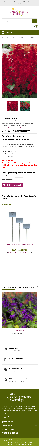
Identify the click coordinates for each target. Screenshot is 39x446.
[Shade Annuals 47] (20, 210)
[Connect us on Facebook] (3, 417)
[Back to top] (36, 442)
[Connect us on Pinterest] (5, 417)
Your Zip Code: (7, 179)
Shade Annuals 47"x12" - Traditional (19, 218)
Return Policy (27, 442)
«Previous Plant (7, 128)
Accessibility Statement (25, 444)
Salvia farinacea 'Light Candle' (20, 330)
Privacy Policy (17, 442)
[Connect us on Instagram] (9, 417)
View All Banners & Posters (19, 223)
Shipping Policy (11, 444)
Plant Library (11, 37)
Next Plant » (18, 128)
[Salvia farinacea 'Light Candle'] (20, 310)
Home (3, 37)
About (10, 442)
